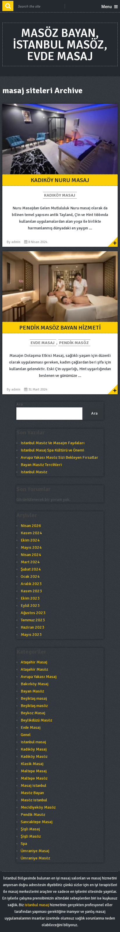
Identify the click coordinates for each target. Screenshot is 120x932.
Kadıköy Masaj (59, 195)
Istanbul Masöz (34, 471)
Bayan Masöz (32, 691)
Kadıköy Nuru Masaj (60, 180)
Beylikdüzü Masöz (36, 720)
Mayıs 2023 (31, 634)
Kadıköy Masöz (34, 756)
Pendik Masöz (74, 342)
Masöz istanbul (34, 800)
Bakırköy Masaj (34, 683)
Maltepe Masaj (34, 771)
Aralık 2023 (31, 583)
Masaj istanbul (33, 785)
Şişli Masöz (31, 836)
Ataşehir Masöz (34, 669)
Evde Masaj (42, 342)
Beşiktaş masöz (34, 705)
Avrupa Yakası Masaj (39, 676)
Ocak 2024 (30, 576)
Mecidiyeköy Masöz (38, 807)
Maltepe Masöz (34, 778)
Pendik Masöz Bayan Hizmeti (60, 327)
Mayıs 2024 (31, 547)
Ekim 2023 (30, 598)
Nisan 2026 (31, 525)
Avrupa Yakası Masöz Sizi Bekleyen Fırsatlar (59, 457)
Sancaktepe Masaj (36, 821)
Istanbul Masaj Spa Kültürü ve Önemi (52, 450)
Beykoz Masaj (33, 712)
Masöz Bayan (32, 792)
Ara (19, 404)
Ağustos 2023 (33, 612)
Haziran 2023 (32, 627)
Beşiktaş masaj (34, 698)
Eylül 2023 (30, 605)
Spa (24, 843)
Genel (26, 734)
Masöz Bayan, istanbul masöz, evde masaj (60, 45)
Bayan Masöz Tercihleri (41, 464)
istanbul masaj (33, 742)
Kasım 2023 (31, 591)
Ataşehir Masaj (34, 662)
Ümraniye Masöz (35, 858)
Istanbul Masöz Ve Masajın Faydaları (52, 442)
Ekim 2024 (30, 540)
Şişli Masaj (30, 829)
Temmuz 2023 (33, 620)
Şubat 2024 (31, 569)
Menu (106, 7)
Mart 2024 (30, 561)
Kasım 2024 (31, 532)
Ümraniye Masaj (35, 850)
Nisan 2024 (31, 554)
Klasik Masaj (32, 763)
